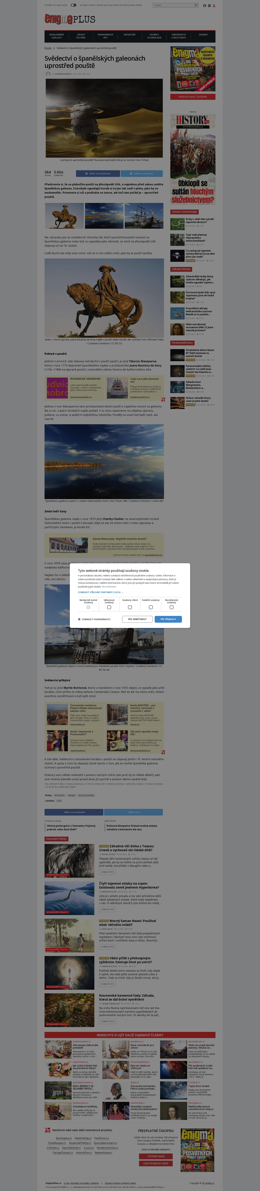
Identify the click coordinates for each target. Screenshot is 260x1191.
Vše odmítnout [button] (137, 619)
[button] (130, 592)
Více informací (109, 586)
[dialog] (130, 595)
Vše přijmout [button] (168, 619)
